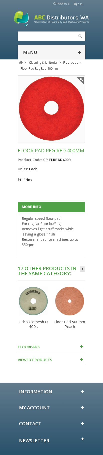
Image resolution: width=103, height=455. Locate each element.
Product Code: (30, 159)
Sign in (78, 3)
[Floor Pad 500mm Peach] (69, 301)
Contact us (60, 3)
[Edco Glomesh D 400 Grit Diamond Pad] (33, 301)
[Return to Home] (20, 62)
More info (31, 206)
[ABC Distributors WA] (51, 18)
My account (34, 408)
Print (28, 179)
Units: (23, 169)
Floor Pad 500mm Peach (69, 324)
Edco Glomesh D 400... (33, 324)
